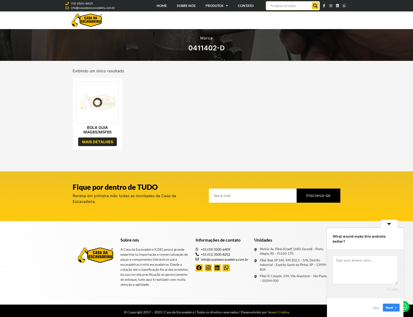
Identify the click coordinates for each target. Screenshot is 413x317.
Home (162, 6)
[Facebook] (199, 268)
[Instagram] (330, 5)
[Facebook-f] (324, 5)
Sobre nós (129, 240)
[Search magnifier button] (315, 5)
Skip (376, 307)
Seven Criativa (278, 312)
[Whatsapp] (344, 5)
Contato (246, 6)
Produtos (214, 6)
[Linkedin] (337, 5)
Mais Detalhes (97, 141)
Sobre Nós (186, 6)
